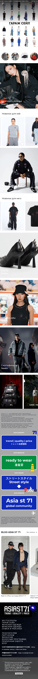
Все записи (31, 532)
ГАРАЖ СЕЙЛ (8, 622)
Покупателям (9, 633)
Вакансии (7, 637)
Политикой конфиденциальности (17, 670)
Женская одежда (11, 624)
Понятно (19, 674)
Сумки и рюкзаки (12, 629)
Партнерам (8, 635)
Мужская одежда (12, 626)
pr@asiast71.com (9, 653)
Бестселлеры (9, 620)
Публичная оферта (12, 641)
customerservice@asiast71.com (16, 647)
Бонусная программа (14, 639)
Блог (4, 643)
